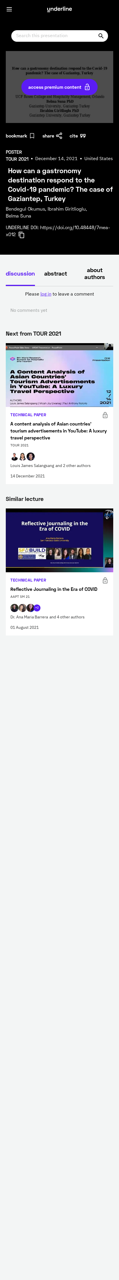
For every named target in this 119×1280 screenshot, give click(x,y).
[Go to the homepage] (59, 9)
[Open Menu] (9, 9)
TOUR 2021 (47, 333)
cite (74, 135)
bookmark (16, 135)
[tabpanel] (59, 302)
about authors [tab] (94, 273)
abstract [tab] (55, 273)
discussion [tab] (20, 273)
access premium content (54, 87)
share (48, 135)
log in (45, 294)
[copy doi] (25, 234)
